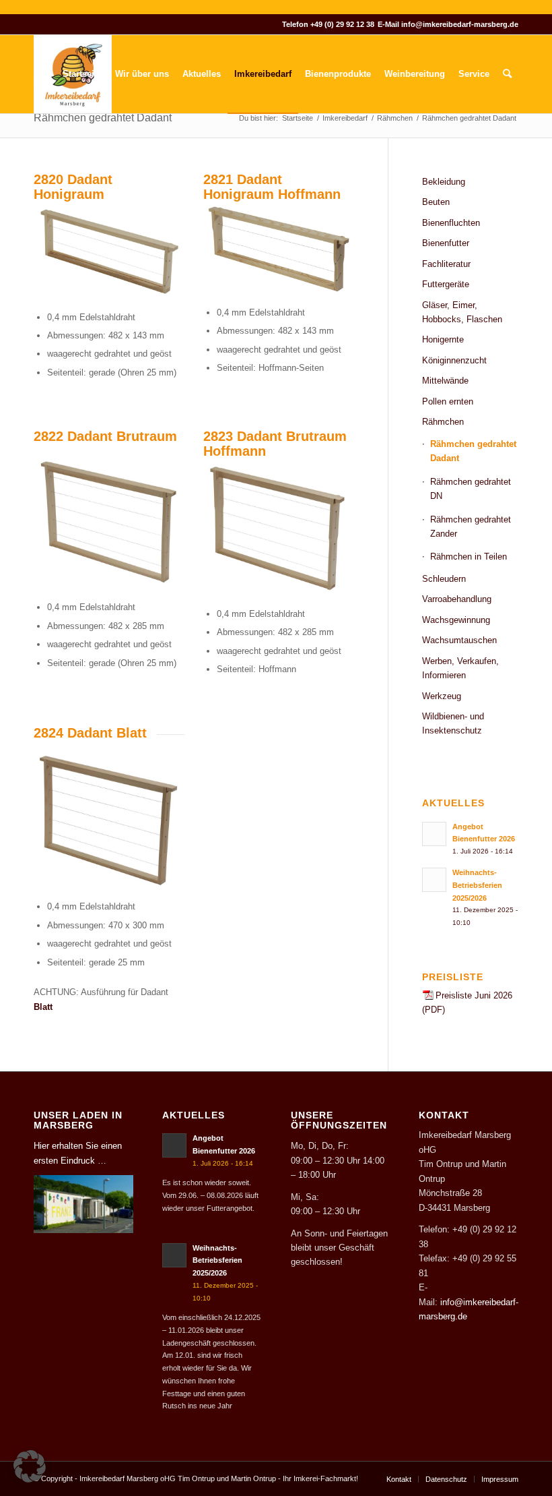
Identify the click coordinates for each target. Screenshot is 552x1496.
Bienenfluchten (451, 223)
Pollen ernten (447, 401)
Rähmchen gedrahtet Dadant (103, 117)
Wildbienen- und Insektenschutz (453, 723)
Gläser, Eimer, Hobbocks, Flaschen (462, 312)
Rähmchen (443, 422)
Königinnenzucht (454, 360)
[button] (29, 1466)
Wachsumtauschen (459, 640)
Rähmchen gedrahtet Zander (470, 526)
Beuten (436, 202)
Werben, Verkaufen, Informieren (460, 668)
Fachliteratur (446, 264)
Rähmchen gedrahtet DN (470, 489)
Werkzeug (441, 696)
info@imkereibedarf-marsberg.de (459, 24)
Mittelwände (445, 381)
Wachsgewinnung (456, 620)
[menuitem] (82, 74)
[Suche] (507, 74)
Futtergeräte (445, 284)
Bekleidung (443, 182)
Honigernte (443, 339)
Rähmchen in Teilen (468, 556)
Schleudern (444, 579)
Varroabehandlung (456, 599)
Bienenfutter (445, 243)
